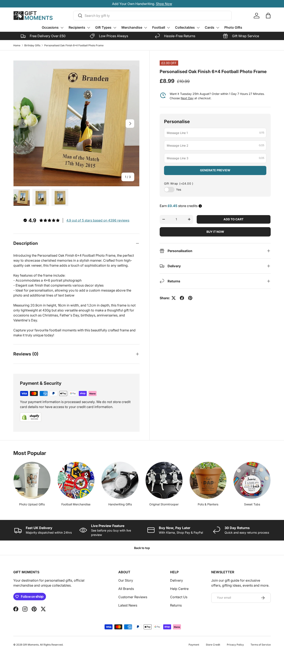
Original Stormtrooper (164, 504)
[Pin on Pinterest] (190, 298)
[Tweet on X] (173, 298)
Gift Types (103, 27)
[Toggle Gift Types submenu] (114, 27)
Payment (194, 644)
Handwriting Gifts (120, 504)
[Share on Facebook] (182, 298)
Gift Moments (31, 644)
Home (16, 45)
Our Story (125, 580)
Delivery (176, 580)
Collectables (185, 27)
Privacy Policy (235, 644)
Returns (176, 605)
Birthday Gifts (32, 45)
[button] (268, 15)
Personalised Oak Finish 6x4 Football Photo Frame (74, 45)
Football (158, 27)
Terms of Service (261, 644)
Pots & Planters (208, 504)
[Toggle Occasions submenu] (61, 27)
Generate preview (215, 170)
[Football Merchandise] (76, 480)
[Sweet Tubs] (251, 480)
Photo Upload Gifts (32, 504)
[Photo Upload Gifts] (32, 480)
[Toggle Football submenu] (168, 27)
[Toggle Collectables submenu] (198, 27)
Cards (209, 27)
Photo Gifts (233, 27)
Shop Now (164, 4)
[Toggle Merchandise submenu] (145, 27)
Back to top (142, 548)
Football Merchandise (75, 504)
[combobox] (152, 15)
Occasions (50, 27)
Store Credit (213, 644)
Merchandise (131, 27)
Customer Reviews (132, 597)
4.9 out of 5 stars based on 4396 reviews (97, 220)
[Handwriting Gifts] (119, 480)
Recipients (77, 27)
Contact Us (178, 597)
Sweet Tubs (252, 504)
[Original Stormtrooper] (164, 480)
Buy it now (215, 231)
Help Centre (179, 589)
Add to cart (233, 219)
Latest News (127, 605)
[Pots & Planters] (208, 480)
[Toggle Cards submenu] (217, 27)
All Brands (126, 589)
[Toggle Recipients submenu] (88, 27)
